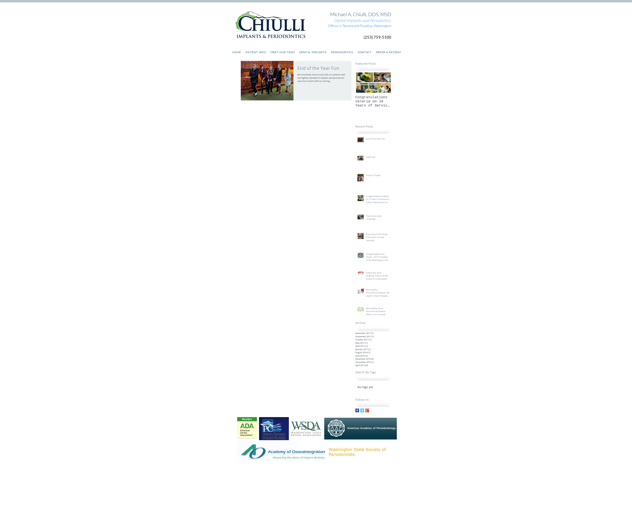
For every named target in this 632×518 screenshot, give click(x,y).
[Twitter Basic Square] (362, 410)
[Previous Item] (360, 82)
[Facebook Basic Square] (357, 410)
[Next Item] (386, 82)
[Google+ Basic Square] (367, 410)
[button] (282, 52)
